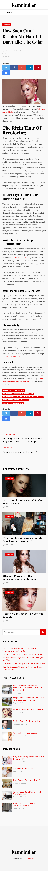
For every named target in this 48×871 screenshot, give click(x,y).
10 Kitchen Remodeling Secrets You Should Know (23, 663)
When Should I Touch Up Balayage (28, 709)
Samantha (10, 545)
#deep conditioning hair (13, 391)
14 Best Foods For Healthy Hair (26, 721)
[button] (7, 12)
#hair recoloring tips (12, 397)
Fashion (6, 24)
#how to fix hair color (34, 397)
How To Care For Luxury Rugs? (26, 780)
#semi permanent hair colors (16, 400)
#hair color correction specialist (18, 394)
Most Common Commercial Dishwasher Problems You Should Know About (27, 688)
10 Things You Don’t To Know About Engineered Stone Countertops (22, 440)
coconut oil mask (21, 257)
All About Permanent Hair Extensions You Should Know (19, 577)
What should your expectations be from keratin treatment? (22, 539)
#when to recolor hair (13, 403)
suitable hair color (13, 356)
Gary (7, 507)
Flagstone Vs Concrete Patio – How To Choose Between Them (28, 699)
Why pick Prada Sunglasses (25, 733)
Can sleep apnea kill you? (24, 768)
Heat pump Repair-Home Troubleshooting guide (24, 805)
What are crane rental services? (19, 452)
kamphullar (24, 5)
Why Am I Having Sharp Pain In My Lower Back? (23, 654)
